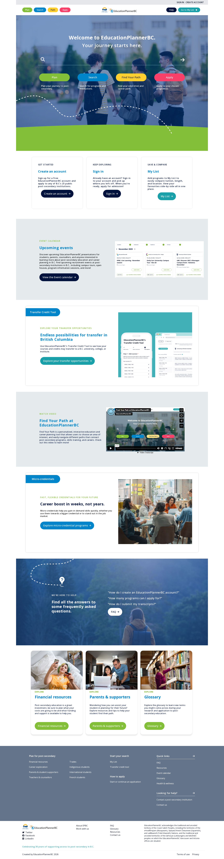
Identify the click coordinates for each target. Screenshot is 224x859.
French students (77, 777)
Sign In (180, 2)
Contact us (162, 804)
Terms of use (183, 854)
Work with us (82, 828)
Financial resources (38, 761)
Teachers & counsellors (40, 777)
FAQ (158, 762)
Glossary (161, 778)
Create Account (195, 2)
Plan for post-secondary (42, 755)
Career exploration (38, 767)
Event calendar (164, 773)
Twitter (29, 832)
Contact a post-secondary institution (174, 799)
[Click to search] (182, 59)
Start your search (119, 755)
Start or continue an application (125, 781)
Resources (162, 767)
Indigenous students (79, 767)
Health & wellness (165, 783)
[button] (27, 10)
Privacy (195, 854)
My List (113, 761)
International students (80, 772)
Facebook (30, 835)
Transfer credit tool (119, 767)
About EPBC (82, 825)
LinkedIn (29, 838)
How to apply (117, 776)
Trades (72, 761)
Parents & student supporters (43, 772)
